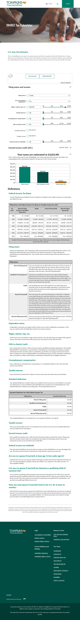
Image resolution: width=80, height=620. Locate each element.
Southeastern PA (59, 564)
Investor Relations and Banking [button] (42, 548)
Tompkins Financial (41, 553)
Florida (56, 567)
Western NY (58, 561)
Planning (57, 577)
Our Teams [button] (57, 547)
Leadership (57, 551)
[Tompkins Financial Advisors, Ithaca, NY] (16, 4)
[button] (40, 87)
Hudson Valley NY (60, 557)
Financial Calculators (61, 539)
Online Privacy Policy (42, 541)
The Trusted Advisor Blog (61, 535)
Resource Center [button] (59, 530)
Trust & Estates (59, 580)
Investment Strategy (61, 570)
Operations (57, 574)
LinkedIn (8, 595)
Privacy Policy (39, 538)
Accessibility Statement (43, 535)
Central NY (57, 554)
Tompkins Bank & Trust (43, 556)
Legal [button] (36, 530)
